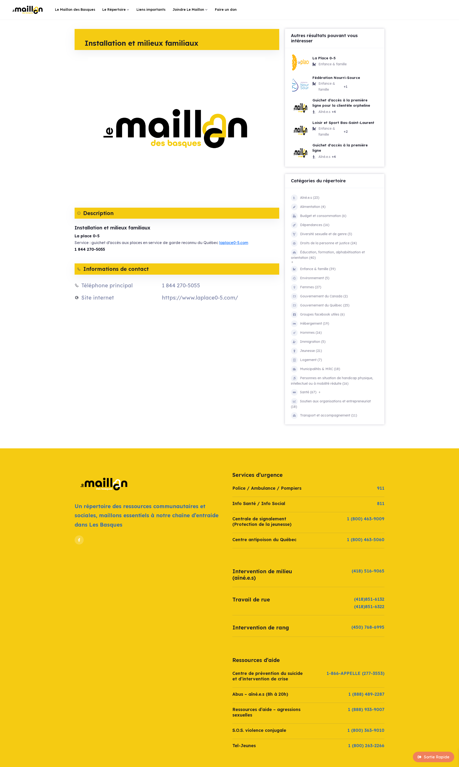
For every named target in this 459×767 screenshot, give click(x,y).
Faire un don (226, 9)
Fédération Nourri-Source (336, 77)
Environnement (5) (314, 278)
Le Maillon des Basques (75, 9)
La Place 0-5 (324, 58)
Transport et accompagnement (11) (328, 415)
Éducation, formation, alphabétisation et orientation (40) (328, 255)
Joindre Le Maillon (188, 9)
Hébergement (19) (314, 323)
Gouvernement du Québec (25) (325, 305)
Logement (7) (311, 360)
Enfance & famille (332, 64)
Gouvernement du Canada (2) (324, 296)
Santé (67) (308, 392)
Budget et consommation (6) (323, 216)
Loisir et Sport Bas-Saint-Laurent (343, 122)
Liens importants (151, 9)
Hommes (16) (311, 332)
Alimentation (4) (313, 207)
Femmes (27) (310, 287)
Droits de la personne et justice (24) (328, 243)
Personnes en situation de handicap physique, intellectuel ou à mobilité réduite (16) (332, 381)
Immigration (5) (313, 341)
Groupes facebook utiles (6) (322, 314)
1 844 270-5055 (181, 285)
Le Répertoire (114, 9)
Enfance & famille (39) (318, 269)
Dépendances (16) (314, 225)
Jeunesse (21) (311, 351)
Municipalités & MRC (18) (320, 369)
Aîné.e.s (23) (309, 197)
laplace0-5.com (233, 242)
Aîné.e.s (324, 112)
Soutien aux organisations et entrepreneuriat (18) (331, 404)
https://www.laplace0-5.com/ (200, 297)
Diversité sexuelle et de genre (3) (326, 234)
